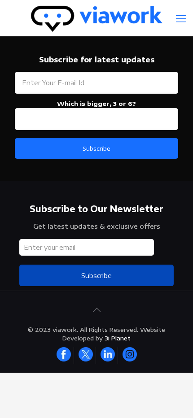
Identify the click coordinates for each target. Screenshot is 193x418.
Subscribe (96, 275)
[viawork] (96, 17)
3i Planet (118, 338)
